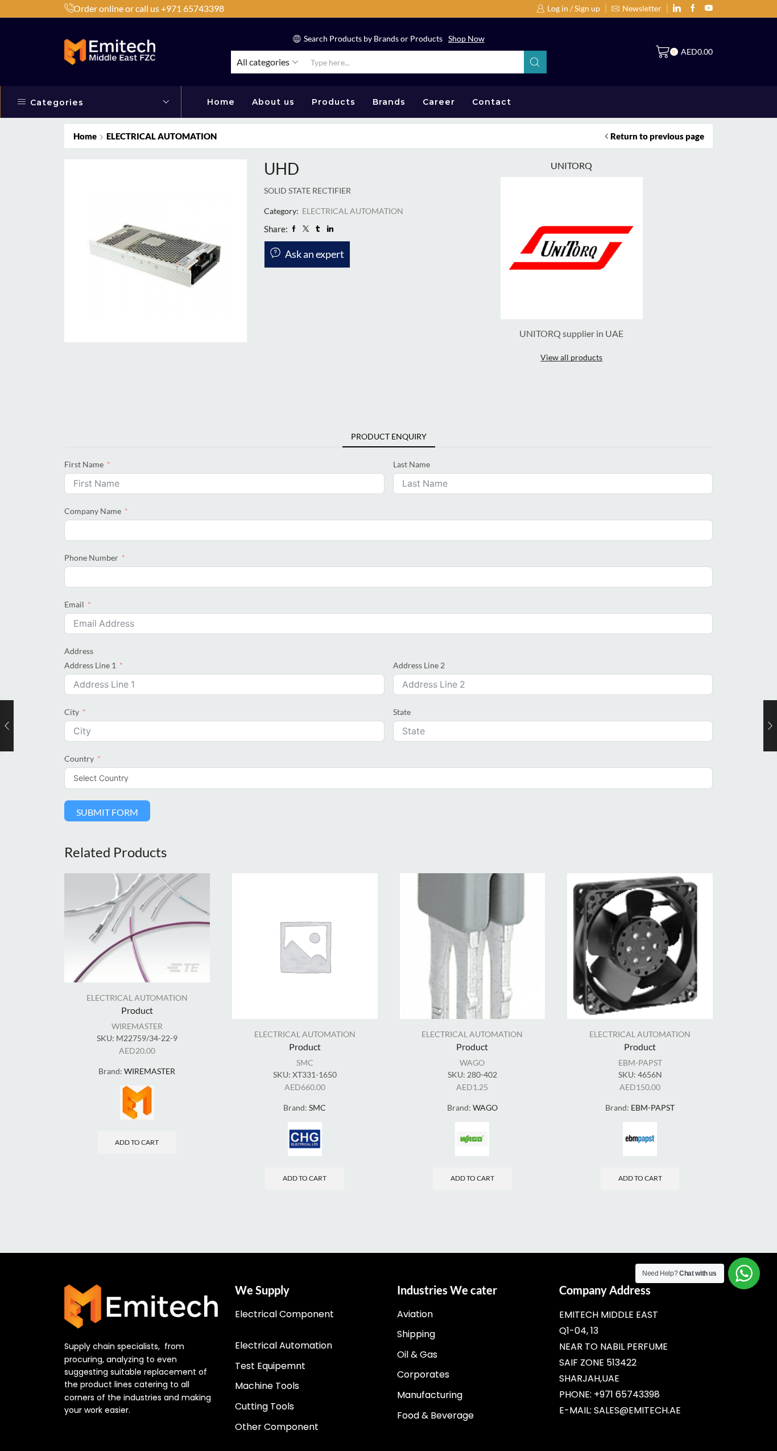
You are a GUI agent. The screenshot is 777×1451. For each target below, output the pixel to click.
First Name (84, 464)
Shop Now (466, 38)
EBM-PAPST (640, 1062)
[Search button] (535, 62)
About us (273, 102)
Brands (389, 102)
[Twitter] (709, 8)
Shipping (416, 1334)
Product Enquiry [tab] (389, 436)
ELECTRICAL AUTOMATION (161, 136)
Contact (491, 102)
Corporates (423, 1374)
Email (74, 604)
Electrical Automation (283, 1345)
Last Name (411, 464)
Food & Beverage (435, 1415)
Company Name (92, 511)
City (71, 712)
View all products (571, 357)
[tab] (388, 436)
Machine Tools (267, 1385)
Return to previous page (657, 136)
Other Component (277, 1426)
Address (78, 651)
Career (439, 102)
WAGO (472, 1062)
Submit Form (107, 812)
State (402, 712)
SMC (304, 1062)
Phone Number (91, 557)
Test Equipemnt (270, 1365)
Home (221, 102)
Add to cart (137, 1142)
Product (137, 1010)
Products (334, 102)
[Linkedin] (677, 8)
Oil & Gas (417, 1354)
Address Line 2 (419, 665)
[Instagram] (693, 8)
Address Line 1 (90, 665)
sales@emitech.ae (637, 1410)
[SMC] (305, 1139)
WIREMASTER (137, 1026)
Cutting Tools (264, 1406)
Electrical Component (284, 1314)
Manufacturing (429, 1394)
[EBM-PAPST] (640, 1139)
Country (79, 758)
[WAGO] (472, 1139)
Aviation (415, 1314)
